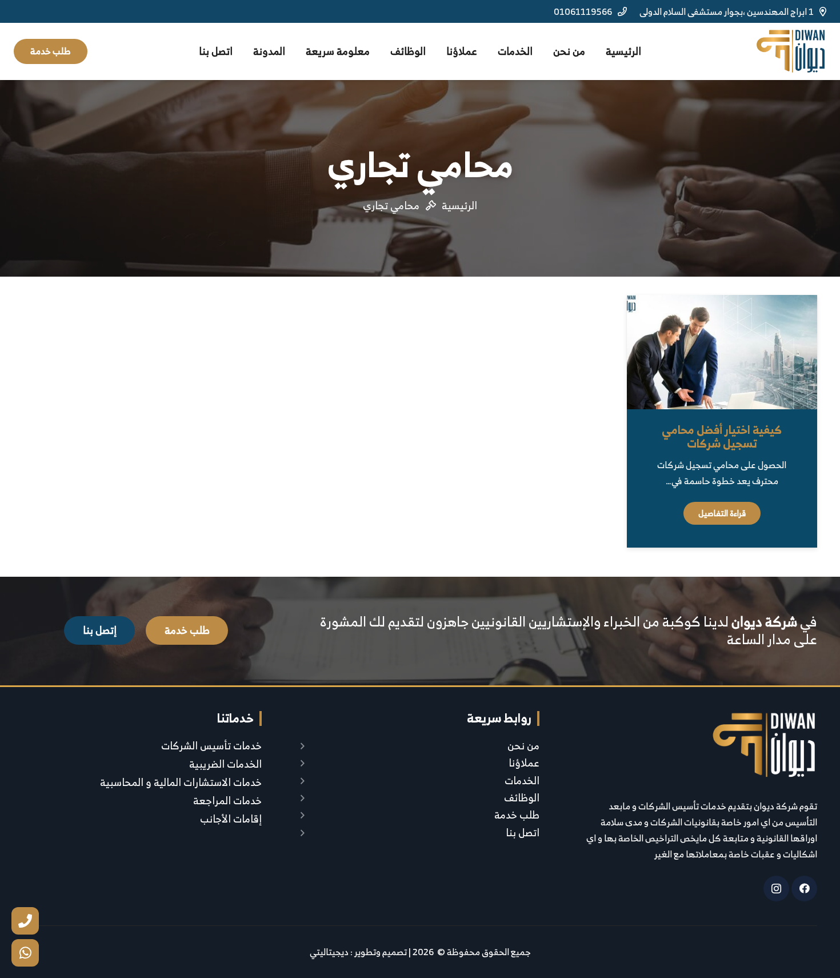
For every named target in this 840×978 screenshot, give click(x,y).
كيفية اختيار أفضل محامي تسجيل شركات (722, 436)
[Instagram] (776, 888)
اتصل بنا (522, 832)
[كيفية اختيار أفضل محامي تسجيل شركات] (722, 352)
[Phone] (25, 921)
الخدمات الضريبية (225, 764)
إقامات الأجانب (231, 819)
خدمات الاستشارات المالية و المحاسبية (181, 782)
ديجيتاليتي (329, 952)
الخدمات (522, 780)
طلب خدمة (516, 815)
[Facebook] (804, 888)
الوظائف (521, 798)
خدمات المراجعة (227, 800)
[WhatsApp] (25, 953)
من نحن (523, 746)
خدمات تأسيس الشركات (211, 746)
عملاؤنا (524, 763)
